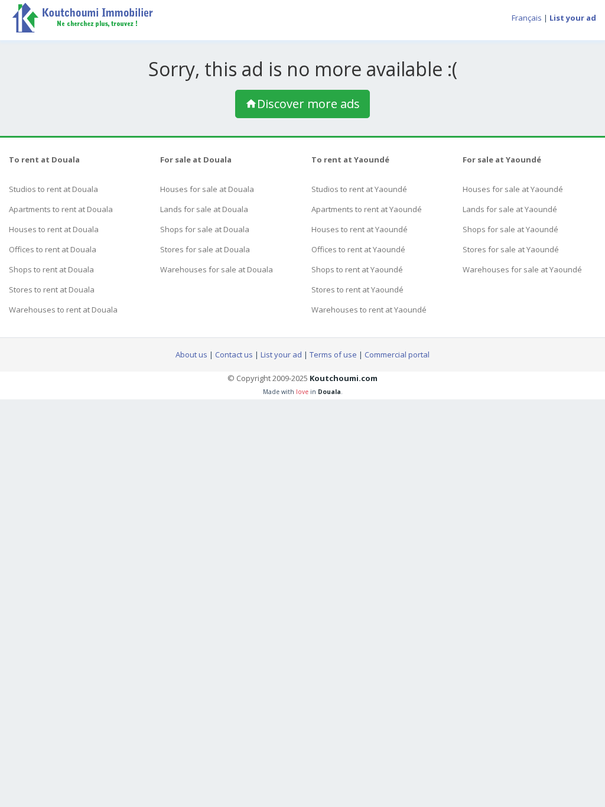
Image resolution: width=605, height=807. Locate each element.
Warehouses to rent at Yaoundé (369, 309)
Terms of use (333, 354)
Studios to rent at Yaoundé (359, 189)
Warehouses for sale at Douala (216, 269)
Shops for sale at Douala (204, 229)
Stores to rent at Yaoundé (357, 289)
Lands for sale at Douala (204, 209)
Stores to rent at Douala (52, 289)
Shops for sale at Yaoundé (510, 229)
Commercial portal (397, 354)
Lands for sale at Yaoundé (510, 209)
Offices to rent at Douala (52, 249)
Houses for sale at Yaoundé (513, 189)
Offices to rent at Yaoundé (358, 249)
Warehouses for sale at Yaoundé (522, 269)
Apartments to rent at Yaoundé (366, 209)
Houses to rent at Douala (54, 229)
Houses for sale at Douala (207, 189)
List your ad (281, 354)
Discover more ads (308, 104)
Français (527, 17)
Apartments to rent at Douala (61, 209)
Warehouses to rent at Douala (63, 309)
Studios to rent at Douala (53, 189)
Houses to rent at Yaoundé (359, 229)
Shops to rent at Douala (51, 269)
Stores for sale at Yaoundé (511, 249)
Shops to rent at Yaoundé (357, 269)
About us (191, 354)
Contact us (234, 354)
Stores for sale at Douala (205, 249)
